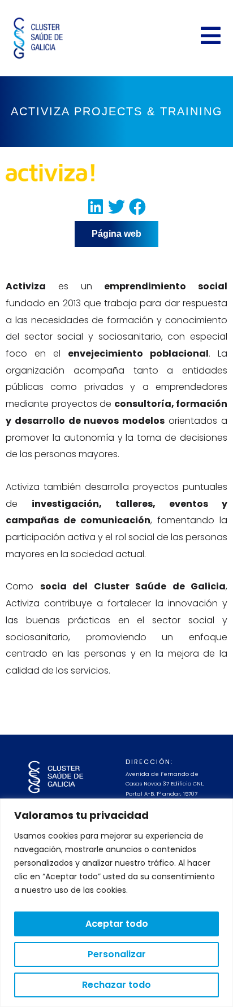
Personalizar (117, 954)
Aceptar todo (116, 923)
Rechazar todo (116, 984)
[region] (116, 902)
